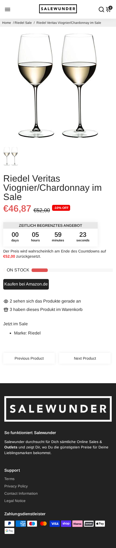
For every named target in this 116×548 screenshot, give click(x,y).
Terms (9, 479)
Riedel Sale (23, 23)
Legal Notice (15, 501)
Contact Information (21, 493)
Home (6, 23)
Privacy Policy (16, 486)
